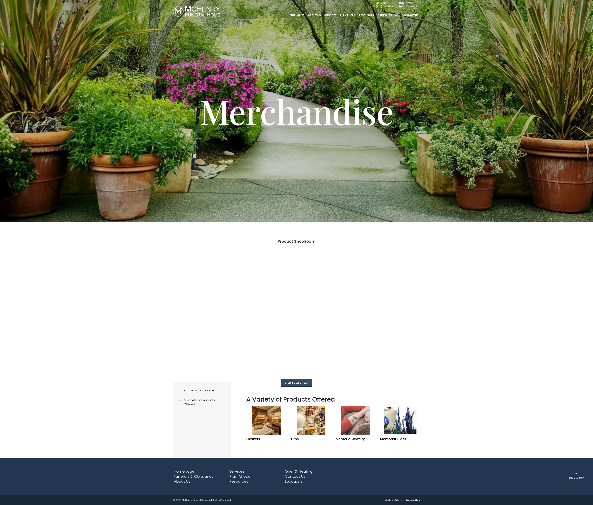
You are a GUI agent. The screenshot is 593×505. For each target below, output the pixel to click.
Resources (238, 481)
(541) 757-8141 (385, 6)
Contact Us (295, 476)
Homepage (184, 471)
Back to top (576, 478)
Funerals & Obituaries (193, 476)
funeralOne (413, 500)
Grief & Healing (299, 471)
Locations (294, 481)
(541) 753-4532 (408, 6)
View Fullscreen (296, 383)
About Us (182, 481)
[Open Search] (589, 4)
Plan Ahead (240, 476)
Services (236, 471)
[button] (266, 424)
